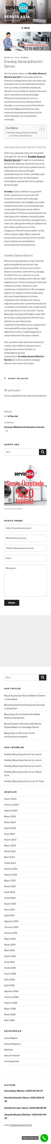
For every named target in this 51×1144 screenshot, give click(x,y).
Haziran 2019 (10, 933)
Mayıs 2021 (10, 880)
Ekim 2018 (9, 979)
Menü (27, 28)
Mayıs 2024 (10, 816)
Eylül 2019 (9, 915)
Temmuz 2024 (11, 805)
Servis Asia (17, 17)
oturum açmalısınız (36, 395)
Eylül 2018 (9, 985)
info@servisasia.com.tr (20, 1125)
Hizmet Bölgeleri (18, 379)
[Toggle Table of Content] (40, 128)
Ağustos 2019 (11, 921)
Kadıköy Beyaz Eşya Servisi (17, 754)
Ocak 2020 (9, 892)
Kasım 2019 (10, 904)
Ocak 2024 (9, 834)
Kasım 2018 (10, 973)
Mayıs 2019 (10, 939)
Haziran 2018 (10, 1003)
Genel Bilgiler (11, 1038)
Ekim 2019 (9, 909)
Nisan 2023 (10, 851)
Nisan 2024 (10, 822)
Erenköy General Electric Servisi (22, 132)
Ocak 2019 (9, 962)
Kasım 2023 (10, 839)
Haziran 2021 (10, 874)
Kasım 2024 (10, 799)
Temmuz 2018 (11, 997)
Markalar (8, 1049)
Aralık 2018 (10, 968)
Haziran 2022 (10, 869)
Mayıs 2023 (10, 845)
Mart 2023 (9, 857)
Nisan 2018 (9, 1014)
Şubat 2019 (10, 956)
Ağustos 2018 (11, 991)
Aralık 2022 (10, 863)
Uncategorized (11, 1061)
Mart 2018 (9, 1020)
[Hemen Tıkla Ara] (44, 1138)
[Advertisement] (25, 641)
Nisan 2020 (10, 886)
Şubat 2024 (10, 828)
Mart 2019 (9, 950)
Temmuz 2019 (11, 927)
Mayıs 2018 (10, 1008)
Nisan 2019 (9, 944)
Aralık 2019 (10, 898)
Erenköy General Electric (22, 136)
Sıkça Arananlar (12, 1055)
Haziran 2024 (11, 810)
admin (24, 58)
